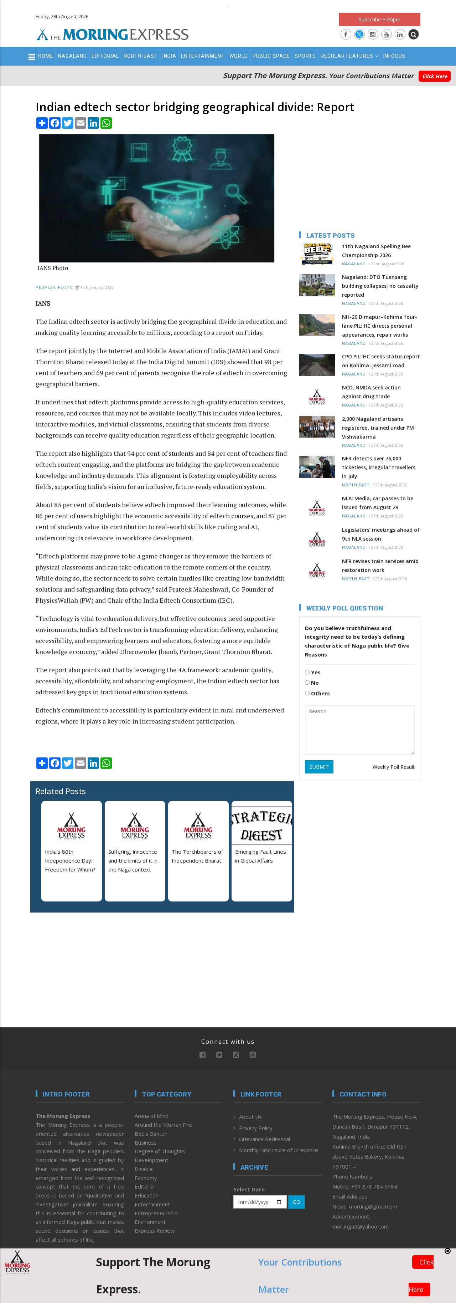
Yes (315, 672)
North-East (141, 56)
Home (45, 56)
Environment (150, 1221)
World (238, 56)
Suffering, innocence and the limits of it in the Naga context (132, 860)
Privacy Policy (256, 1127)
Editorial (105, 56)
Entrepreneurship (156, 1213)
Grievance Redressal (264, 1139)
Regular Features (347, 56)
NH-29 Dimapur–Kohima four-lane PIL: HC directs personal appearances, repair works (379, 325)
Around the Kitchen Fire (163, 1124)
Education (147, 1195)
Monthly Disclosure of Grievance (278, 1150)
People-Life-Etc (54, 287)
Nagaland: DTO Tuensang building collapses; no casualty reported (380, 286)
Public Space (271, 56)
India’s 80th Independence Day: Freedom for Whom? (70, 860)
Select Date (249, 1189)
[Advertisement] (80, 964)
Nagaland (72, 56)
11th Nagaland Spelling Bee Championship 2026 (376, 251)
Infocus (394, 56)
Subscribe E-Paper (379, 19)
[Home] (113, 33)
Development (151, 1160)
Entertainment (203, 56)
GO (296, 1202)
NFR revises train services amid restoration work (380, 565)
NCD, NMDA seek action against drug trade (371, 392)
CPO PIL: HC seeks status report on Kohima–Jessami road (381, 361)
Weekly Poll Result (394, 767)
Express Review (155, 1230)
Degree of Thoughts (160, 1151)
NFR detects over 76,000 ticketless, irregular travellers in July (378, 467)
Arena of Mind (152, 1115)
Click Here (434, 76)
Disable (144, 1168)
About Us (250, 1116)
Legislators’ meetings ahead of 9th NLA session (381, 534)
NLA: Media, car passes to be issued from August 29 (377, 503)
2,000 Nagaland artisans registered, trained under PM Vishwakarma (378, 427)
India (169, 56)
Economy (146, 1177)
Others (320, 693)
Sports (305, 56)
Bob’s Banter (151, 1133)
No (314, 682)
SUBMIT (319, 766)
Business (146, 1142)
